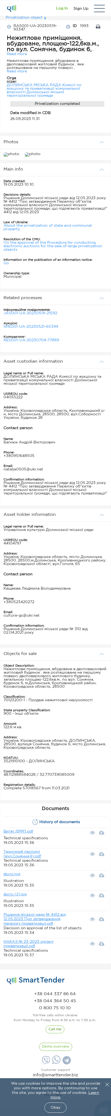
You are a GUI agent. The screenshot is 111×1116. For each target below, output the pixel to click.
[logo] (35, 980)
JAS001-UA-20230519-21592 (30, 313)
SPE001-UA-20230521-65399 (31, 326)
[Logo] (11, 8)
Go (6, 263)
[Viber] (45, 1062)
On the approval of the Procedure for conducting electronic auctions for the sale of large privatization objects (53, 246)
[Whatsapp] (55, 1062)
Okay (55, 1107)
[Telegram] (66, 1062)
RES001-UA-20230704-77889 (31, 340)
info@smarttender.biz (55, 1075)
